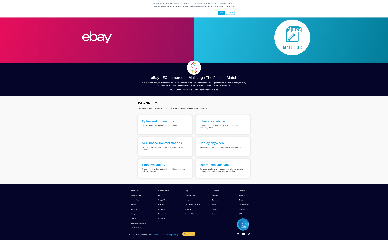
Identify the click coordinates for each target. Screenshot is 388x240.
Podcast (214, 209)
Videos (187, 200)
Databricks (161, 209)
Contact (214, 214)
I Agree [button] (221, 12)
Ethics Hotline (243, 209)
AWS (159, 195)
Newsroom (242, 195)
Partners (215, 195)
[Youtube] (243, 234)
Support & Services (191, 214)
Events (214, 204)
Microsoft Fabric (163, 214)
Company (242, 190)
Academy (188, 209)
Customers (215, 190)
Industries (134, 209)
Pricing (133, 204)
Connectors (135, 200)
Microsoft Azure (163, 190)
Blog (186, 190)
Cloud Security (244, 204)
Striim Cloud (135, 190)
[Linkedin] (238, 234)
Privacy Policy (165, 235)
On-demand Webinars (192, 204)
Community (215, 200)
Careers (241, 200)
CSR (240, 214)
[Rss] (249, 234)
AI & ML (134, 218)
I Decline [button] (230, 12)
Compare (134, 214)
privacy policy (216, 3)
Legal (156, 235)
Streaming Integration (138, 223)
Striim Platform (136, 195)
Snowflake (161, 218)
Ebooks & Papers (190, 195)
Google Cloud (162, 200)
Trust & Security (136, 228)
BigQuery (161, 204)
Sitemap (175, 235)
